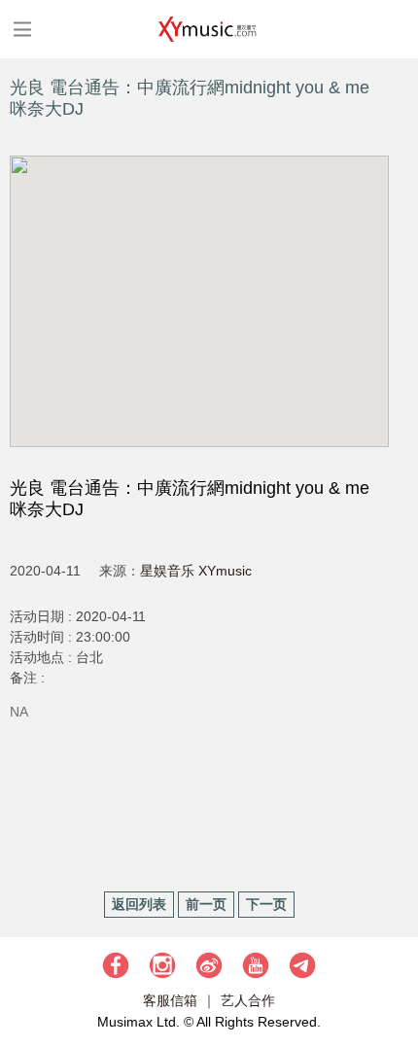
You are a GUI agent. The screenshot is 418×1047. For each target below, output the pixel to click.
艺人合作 (248, 1000)
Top (393, 974)
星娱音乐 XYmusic (196, 570)
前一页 (206, 904)
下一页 (266, 904)
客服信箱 (170, 1000)
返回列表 (139, 904)
